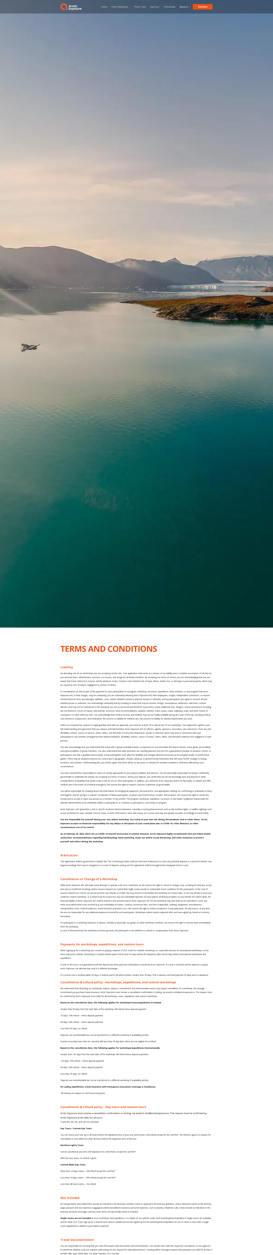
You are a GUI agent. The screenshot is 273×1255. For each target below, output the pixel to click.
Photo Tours (140, 6)
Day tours (154, 6)
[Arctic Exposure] (70, 6)
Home (104, 6)
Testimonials (169, 6)
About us (184, 6)
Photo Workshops (119, 6)
